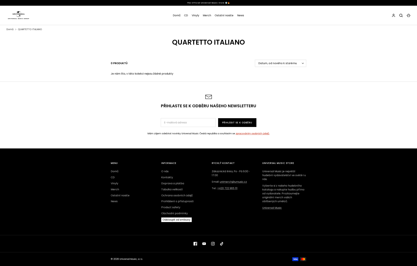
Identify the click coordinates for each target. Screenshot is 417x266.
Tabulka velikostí (172, 189)
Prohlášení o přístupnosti (177, 201)
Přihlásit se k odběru (237, 122)
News (240, 15)
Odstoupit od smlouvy (176, 220)
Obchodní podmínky (174, 213)
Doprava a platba (172, 183)
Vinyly (195, 15)
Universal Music (272, 208)
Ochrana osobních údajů (177, 195)
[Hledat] (401, 15)
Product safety (170, 207)
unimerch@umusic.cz (233, 182)
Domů (176, 15)
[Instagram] (212, 243)
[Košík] (408, 15)
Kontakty (167, 177)
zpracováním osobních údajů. (253, 133)
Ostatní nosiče (224, 15)
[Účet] (393, 15)
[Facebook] (195, 243)
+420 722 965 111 (227, 188)
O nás (165, 171)
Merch (207, 15)
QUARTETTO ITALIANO (30, 29)
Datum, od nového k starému (277, 63)
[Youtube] (204, 243)
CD (186, 15)
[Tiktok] (221, 243)
